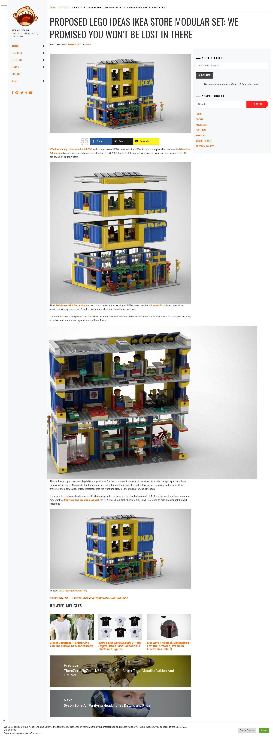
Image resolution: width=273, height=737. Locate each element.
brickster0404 (156, 305)
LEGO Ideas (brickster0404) (73, 590)
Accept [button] (264, 730)
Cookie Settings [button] (247, 730)
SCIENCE (16, 74)
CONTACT (201, 130)
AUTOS (15, 46)
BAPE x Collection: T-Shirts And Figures (119, 646)
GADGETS (17, 53)
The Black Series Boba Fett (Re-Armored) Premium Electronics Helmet (168, 646)
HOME (199, 114)
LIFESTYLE (17, 60)
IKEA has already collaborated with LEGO (71, 149)
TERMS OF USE (203, 141)
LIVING (15, 67)
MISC (14, 81)
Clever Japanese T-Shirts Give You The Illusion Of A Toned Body (71, 644)
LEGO (112, 598)
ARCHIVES (201, 124)
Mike (88, 44)
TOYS (65, 598)
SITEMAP (200, 135)
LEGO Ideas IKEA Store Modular (72, 305)
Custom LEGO (97, 598)
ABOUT (199, 119)
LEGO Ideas (122, 598)
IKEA (107, 598)
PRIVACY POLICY (205, 146)
